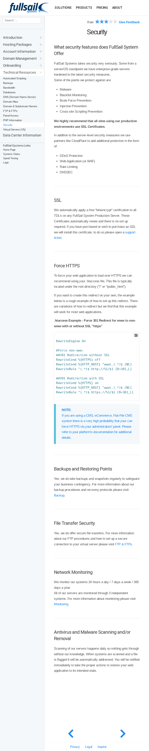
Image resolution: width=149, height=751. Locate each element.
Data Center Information (22, 135)
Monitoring (61, 604)
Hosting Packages (17, 44)
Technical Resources (19, 72)
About (117, 7)
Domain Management (20, 58)
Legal (88, 746)
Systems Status (11, 154)
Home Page (9, 149)
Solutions (63, 7)
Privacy (75, 746)
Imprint (102, 746)
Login (6, 162)
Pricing (102, 7)
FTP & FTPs (123, 544)
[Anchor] (66, 53)
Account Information (19, 51)
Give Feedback (129, 22)
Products (84, 7)
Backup (59, 495)
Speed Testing (10, 158)
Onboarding (12, 65)
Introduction (12, 37)
